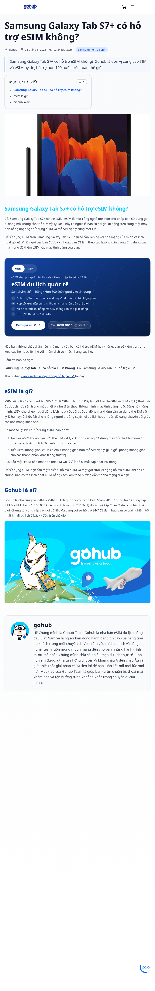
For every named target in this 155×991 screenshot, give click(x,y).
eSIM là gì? (21, 96)
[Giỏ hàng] (124, 7)
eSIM (18, 268)
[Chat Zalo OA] (145, 967)
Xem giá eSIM (26, 325)
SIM (30, 268)
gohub (42, 625)
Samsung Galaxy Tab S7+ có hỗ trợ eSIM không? (47, 90)
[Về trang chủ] (30, 7)
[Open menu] (132, 7)
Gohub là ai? (22, 102)
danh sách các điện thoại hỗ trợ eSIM (48, 376)
